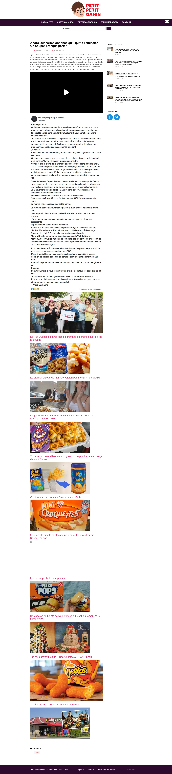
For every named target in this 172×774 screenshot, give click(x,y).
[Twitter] (117, 117)
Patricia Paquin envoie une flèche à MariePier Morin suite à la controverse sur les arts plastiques (128, 75)
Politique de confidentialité (107, 770)
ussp (37, 752)
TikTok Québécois (87, 22)
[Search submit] (109, 28)
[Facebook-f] (110, 117)
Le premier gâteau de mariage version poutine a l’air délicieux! (65, 377)
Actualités (47, 22)
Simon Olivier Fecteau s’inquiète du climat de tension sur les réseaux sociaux (127, 51)
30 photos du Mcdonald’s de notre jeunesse (54, 704)
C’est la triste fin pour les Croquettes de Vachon (56, 497)
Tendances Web (109, 22)
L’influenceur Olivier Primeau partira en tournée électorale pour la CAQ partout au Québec (128, 87)
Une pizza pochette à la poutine (48, 578)
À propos (81, 770)
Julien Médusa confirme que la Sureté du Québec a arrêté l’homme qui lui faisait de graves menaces (128, 63)
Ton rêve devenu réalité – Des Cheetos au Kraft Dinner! (61, 656)
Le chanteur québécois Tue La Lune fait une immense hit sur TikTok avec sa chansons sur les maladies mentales (128, 99)
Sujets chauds (65, 22)
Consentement (131, 770)
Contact (126, 22)
